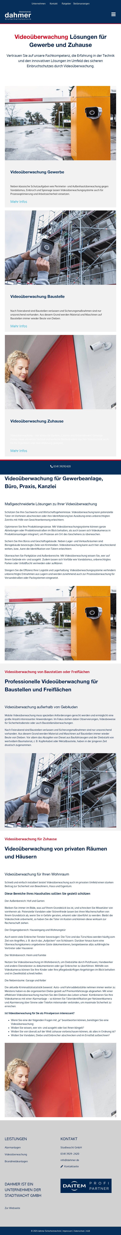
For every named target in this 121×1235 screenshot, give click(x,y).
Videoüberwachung (16, 1154)
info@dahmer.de (69, 1160)
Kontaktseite (71, 1166)
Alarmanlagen (13, 1147)
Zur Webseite (12, 1208)
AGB (88, 1231)
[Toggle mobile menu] (113, 14)
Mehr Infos (18, 201)
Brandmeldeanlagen (16, 1161)
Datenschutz (79, 1231)
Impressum (67, 1231)
